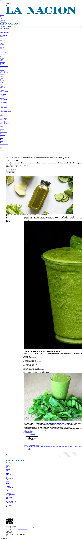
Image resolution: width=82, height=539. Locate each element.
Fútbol (1, 76)
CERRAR (1, 0)
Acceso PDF (2, 105)
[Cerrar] (19, 24)
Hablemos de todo (4, 66)
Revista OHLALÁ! (3, 118)
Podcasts (2, 92)
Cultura (1, 60)
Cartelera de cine (3, 99)
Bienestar (2, 63)
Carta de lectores (3, 110)
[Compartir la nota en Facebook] (6, 221)
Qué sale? (2, 98)
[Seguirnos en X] (6, 510)
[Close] (6, 453)
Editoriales (2, 70)
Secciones (3, 17)
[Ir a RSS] (6, 517)
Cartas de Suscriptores (5, 72)
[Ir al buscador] (7, 5)
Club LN (3, 20)
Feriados (2, 90)
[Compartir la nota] (6, 218)
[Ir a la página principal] (41, 13)
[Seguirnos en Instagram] (6, 513)
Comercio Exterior (4, 46)
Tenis (1, 79)
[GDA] (9, 533)
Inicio (2, 15)
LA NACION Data (3, 35)
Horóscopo (2, 88)
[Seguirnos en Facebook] (6, 507)
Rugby (1, 78)
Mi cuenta (3, 22)
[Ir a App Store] (9, 523)
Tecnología (2, 87)
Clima (1, 34)
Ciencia (1, 64)
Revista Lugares (3, 121)
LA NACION (8, 156)
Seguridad (2, 58)
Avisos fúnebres (3, 107)
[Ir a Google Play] (9, 521)
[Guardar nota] (6, 216)
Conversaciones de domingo (6, 111)
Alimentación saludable (29, 432)
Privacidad (25, 529)
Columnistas (2, 71)
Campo (1, 43)
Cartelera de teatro (4, 101)
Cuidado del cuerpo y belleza (17, 156)
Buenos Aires (3, 56)
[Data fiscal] (6, 537)
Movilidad (2, 47)
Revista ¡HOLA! (3, 119)
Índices (1, 48)
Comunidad (2, 62)
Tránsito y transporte (4, 32)
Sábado (1, 113)
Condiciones (20, 529)
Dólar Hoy (2, 42)
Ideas (1, 114)
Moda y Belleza (3, 94)
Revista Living (3, 122)
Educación (2, 59)
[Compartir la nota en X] (8, 221)
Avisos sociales (3, 109)
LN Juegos (2, 84)
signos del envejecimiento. (41, 220)
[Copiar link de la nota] (6, 219)
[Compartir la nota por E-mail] (9, 221)
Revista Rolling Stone (4, 123)
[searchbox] (40, 26)
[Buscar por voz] (80, 26)
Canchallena (2, 80)
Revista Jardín (3, 125)
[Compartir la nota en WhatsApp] (8, 218)
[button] (41, 87)
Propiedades (2, 44)
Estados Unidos (3, 52)
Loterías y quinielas (4, 91)
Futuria (1, 40)
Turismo (1, 86)
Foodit (2, 18)
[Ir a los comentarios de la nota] (8, 216)
